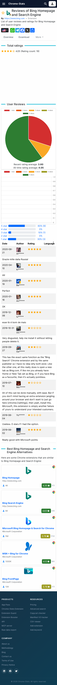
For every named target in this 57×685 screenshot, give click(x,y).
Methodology (7, 648)
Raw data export (9, 630)
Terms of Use (8, 660)
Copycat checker (38, 613)
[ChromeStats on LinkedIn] (4, 671)
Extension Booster (10, 617)
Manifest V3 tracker (39, 617)
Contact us (6, 656)
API (3, 621)
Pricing (33, 605)
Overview (8, 37)
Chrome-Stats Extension (12, 609)
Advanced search (38, 609)
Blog (4, 652)
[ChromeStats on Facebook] (10, 671)
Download (24, 37)
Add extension (36, 626)
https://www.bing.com (15, 18)
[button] (4, 3)
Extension (32, 18)
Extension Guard (9, 613)
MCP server (7, 626)
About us (6, 644)
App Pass (6, 605)
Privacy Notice (8, 665)
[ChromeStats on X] (16, 671)
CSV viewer (35, 621)
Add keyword (36, 630)
